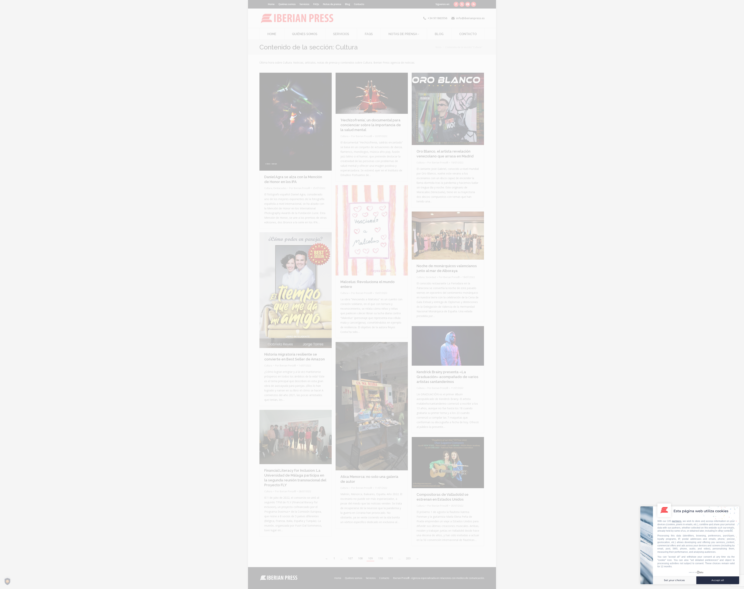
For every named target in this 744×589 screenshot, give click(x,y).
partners (676, 521)
